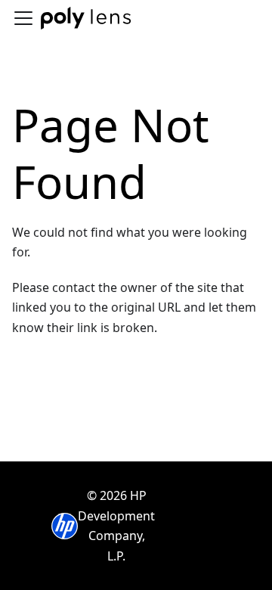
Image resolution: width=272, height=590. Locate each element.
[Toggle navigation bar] (23, 18)
